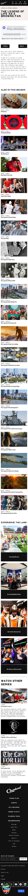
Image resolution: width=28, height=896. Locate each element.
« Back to (9, 8)
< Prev (5, 46)
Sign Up (23, 859)
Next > (23, 46)
